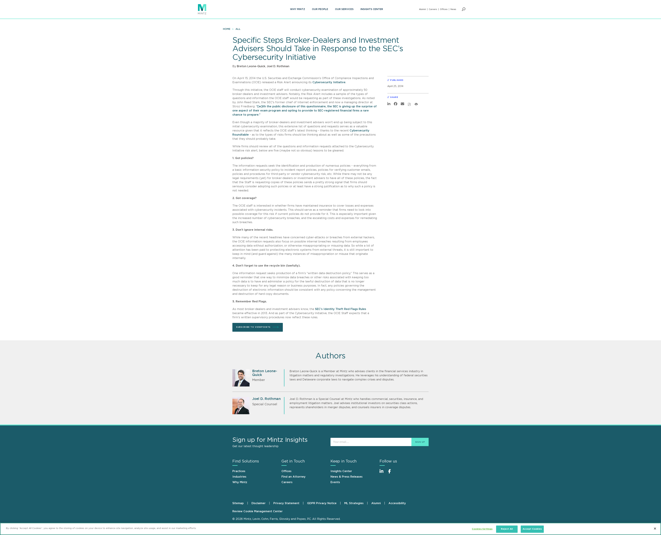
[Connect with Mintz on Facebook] (391, 473)
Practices (238, 471)
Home (226, 29)
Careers (433, 9)
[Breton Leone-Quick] (241, 377)
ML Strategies (354, 503)
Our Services (344, 9)
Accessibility (397, 503)
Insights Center (371, 9)
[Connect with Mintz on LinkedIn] (383, 473)
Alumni (422, 9)
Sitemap (238, 503)
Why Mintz (297, 9)
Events (335, 482)
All (237, 29)
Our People (320, 9)
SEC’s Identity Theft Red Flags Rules (340, 309)
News (453, 9)
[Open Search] (463, 9)
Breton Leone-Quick (251, 66)
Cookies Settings (482, 529)
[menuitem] (297, 9)
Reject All (507, 529)
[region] (330, 529)
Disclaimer (258, 503)
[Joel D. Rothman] (241, 405)
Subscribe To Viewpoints (253, 327)
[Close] (655, 528)
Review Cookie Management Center (257, 511)
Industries (239, 476)
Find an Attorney (293, 476)
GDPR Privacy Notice (322, 503)
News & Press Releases (346, 476)
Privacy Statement (286, 503)
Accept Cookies (532, 529)
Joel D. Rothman (278, 66)
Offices (444, 9)
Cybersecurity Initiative (328, 82)
